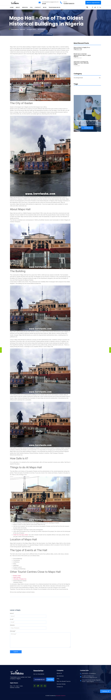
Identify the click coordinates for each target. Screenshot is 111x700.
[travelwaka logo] (15, 2)
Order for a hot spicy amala (20, 534)
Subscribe (50, 679)
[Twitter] (95, 7)
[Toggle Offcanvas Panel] (87, 7)
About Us (59, 673)
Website (12, 625)
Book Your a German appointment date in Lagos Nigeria (82, 55)
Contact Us (60, 686)
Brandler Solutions (60, 695)
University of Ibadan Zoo (19, 579)
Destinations (15, 29)
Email (12, 619)
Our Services (60, 676)
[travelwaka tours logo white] (16, 672)
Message (13, 631)
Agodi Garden (17, 577)
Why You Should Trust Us (63, 681)
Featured (22, 29)
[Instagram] (97, 7)
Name (12, 613)
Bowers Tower (17, 575)
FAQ (58, 678)
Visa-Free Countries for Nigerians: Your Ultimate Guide (81, 63)
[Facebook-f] (92, 7)
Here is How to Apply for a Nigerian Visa (82, 48)
